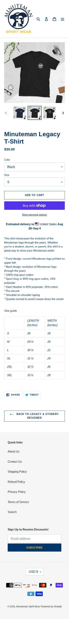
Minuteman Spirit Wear (28, 606)
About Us (13, 451)
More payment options (34, 214)
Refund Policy (16, 481)
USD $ (33, 571)
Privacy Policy (17, 491)
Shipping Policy (17, 471)
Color (7, 159)
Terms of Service (18, 502)
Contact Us (15, 461)
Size (6, 174)
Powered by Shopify (51, 606)
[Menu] (62, 19)
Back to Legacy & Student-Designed (37, 416)
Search (12, 512)
